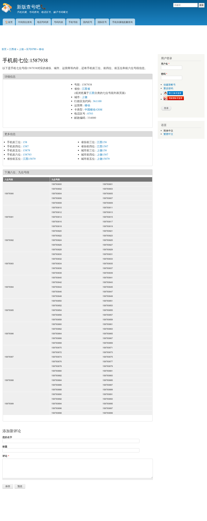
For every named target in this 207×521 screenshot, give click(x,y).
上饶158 (102, 150)
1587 (26, 146)
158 (25, 142)
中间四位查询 (25, 22)
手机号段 (73, 22)
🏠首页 (9, 22)
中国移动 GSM (93, 109)
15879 (26, 150)
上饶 (84, 97)
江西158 (102, 142)
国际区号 (102, 22)
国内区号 (87, 22)
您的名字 (7, 437)
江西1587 (102, 146)
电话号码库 (43, 22)
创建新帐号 (169, 84)
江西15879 (29, 159)
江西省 (86, 89)
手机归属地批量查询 (122, 22)
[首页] (7, 8)
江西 (91, 93)
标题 (4, 446)
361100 (97, 101)
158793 (27, 154)
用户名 (165, 63)
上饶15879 (103, 159)
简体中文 (168, 130)
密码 (164, 74)
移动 (87, 105)
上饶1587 (102, 154)
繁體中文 (168, 134)
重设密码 (168, 88)
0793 (90, 113)
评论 (5, 456)
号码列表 (58, 22)
